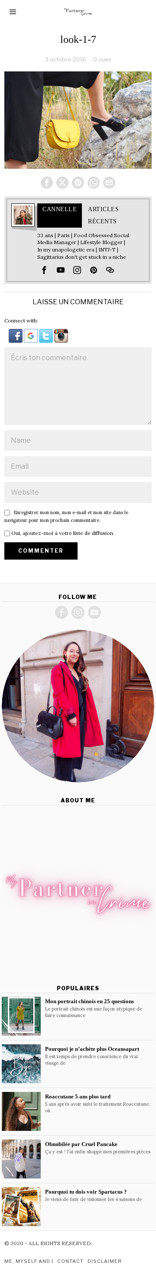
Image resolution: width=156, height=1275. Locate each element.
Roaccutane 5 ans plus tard (77, 1096)
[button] (16, 335)
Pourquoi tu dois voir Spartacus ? (86, 1191)
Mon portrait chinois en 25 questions (89, 1001)
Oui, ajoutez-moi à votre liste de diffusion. (62, 533)
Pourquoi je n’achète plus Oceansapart (92, 1049)
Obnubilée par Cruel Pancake (81, 1144)
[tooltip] (47, 183)
